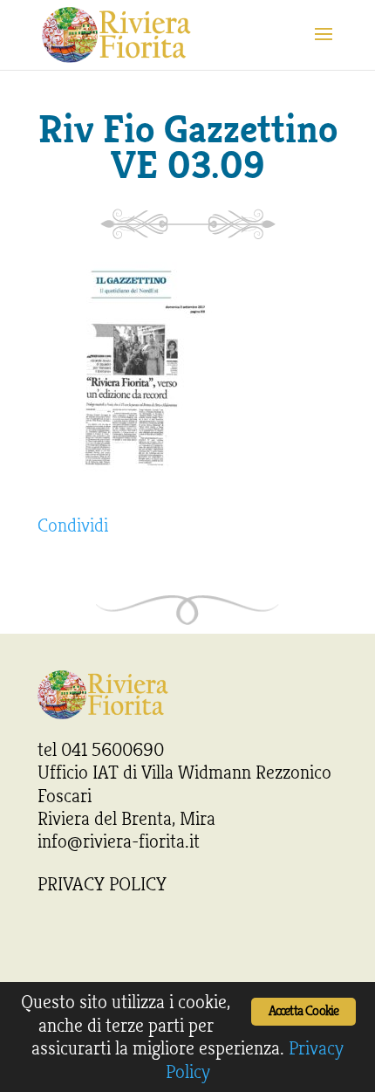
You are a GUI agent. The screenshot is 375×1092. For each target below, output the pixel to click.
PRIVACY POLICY (102, 884)
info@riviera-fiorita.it (119, 841)
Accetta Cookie (304, 1011)
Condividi (73, 525)
